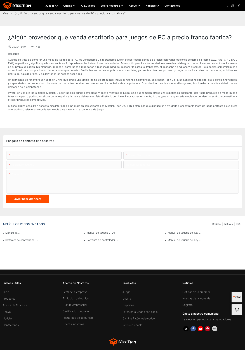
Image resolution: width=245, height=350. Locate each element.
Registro (216, 224)
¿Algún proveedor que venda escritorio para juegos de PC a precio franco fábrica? (72, 13)
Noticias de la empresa (196, 292)
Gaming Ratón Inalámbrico (138, 318)
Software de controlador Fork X (22, 239)
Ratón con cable (132, 325)
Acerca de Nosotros (15, 305)
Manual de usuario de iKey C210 (185, 232)
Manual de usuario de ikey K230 (185, 239)
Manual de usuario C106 (101, 232)
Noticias (228, 224)
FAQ (238, 224)
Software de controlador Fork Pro (104, 239)
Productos (9, 298)
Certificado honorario (76, 311)
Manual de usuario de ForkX (12, 232)
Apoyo (7, 312)
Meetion (8, 13)
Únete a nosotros (73, 324)
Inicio (6, 292)
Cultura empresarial (75, 305)
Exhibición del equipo (76, 298)
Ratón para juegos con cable (140, 312)
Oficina (126, 298)
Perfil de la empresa (75, 292)
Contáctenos (11, 325)
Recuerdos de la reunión (78, 317)
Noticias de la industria (196, 298)
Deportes (128, 305)
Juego (126, 292)
